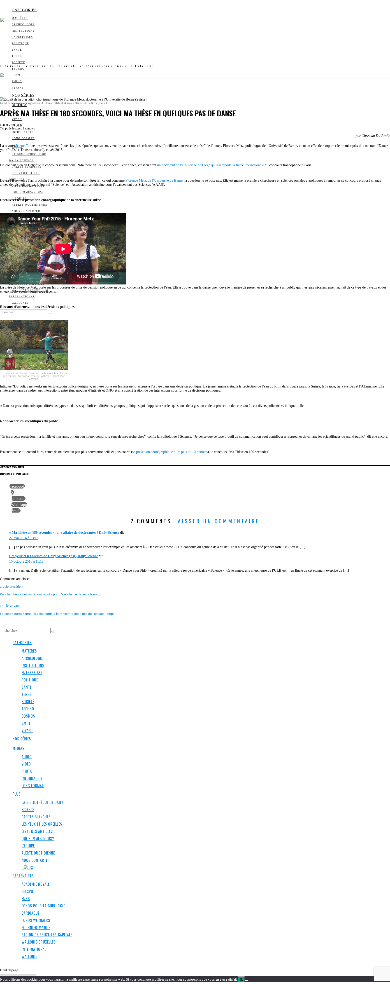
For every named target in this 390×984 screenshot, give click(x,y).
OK (241, 979)
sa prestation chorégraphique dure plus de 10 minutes (170, 452)
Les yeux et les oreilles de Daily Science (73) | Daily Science (53, 556)
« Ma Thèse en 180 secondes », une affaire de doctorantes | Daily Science (64, 532)
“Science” (21, 146)
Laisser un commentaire (217, 521)
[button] (49, 313)
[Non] (246, 980)
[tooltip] (17, 486)
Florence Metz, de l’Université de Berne (154, 180)
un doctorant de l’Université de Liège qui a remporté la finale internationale (210, 165)
